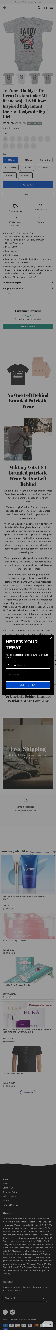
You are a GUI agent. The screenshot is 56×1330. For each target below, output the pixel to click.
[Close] (51, 638)
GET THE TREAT (28, 685)
